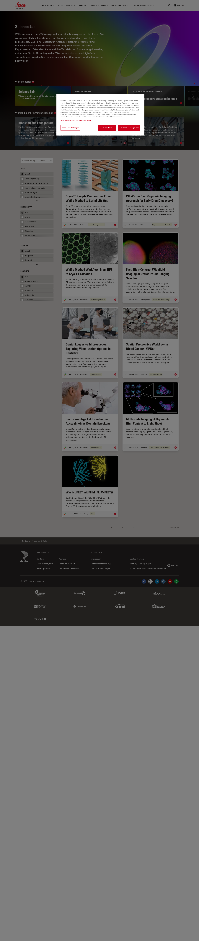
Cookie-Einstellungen (70, 128)
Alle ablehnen (107, 128)
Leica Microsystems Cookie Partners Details (76, 121)
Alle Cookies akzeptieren (129, 128)
